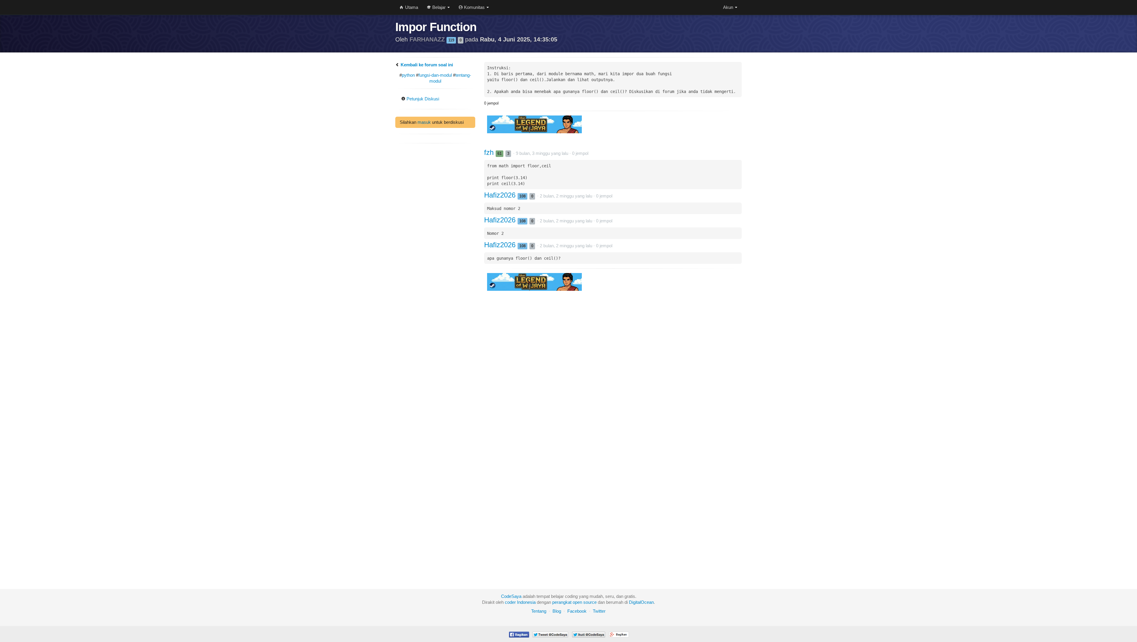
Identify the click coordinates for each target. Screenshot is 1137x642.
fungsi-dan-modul (435, 75)
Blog (557, 611)
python (408, 75)
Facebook (577, 611)
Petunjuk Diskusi (422, 98)
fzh (490, 152)
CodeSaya (511, 596)
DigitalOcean (641, 602)
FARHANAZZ (428, 39)
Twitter (599, 611)
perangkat (561, 602)
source (590, 602)
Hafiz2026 (501, 195)
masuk (424, 122)
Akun (728, 7)
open (577, 602)
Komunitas (474, 7)
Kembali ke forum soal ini (426, 64)
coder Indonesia (520, 602)
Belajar (439, 7)
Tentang (538, 611)
